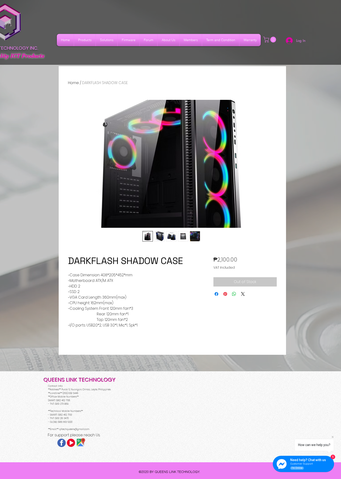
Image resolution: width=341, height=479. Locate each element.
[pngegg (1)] (71, 442)
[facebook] (61, 442)
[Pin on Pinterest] (225, 294)
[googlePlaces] (80, 442)
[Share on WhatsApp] (234, 294)
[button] (270, 39)
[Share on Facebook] (216, 294)
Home (73, 82)
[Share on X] (243, 294)
